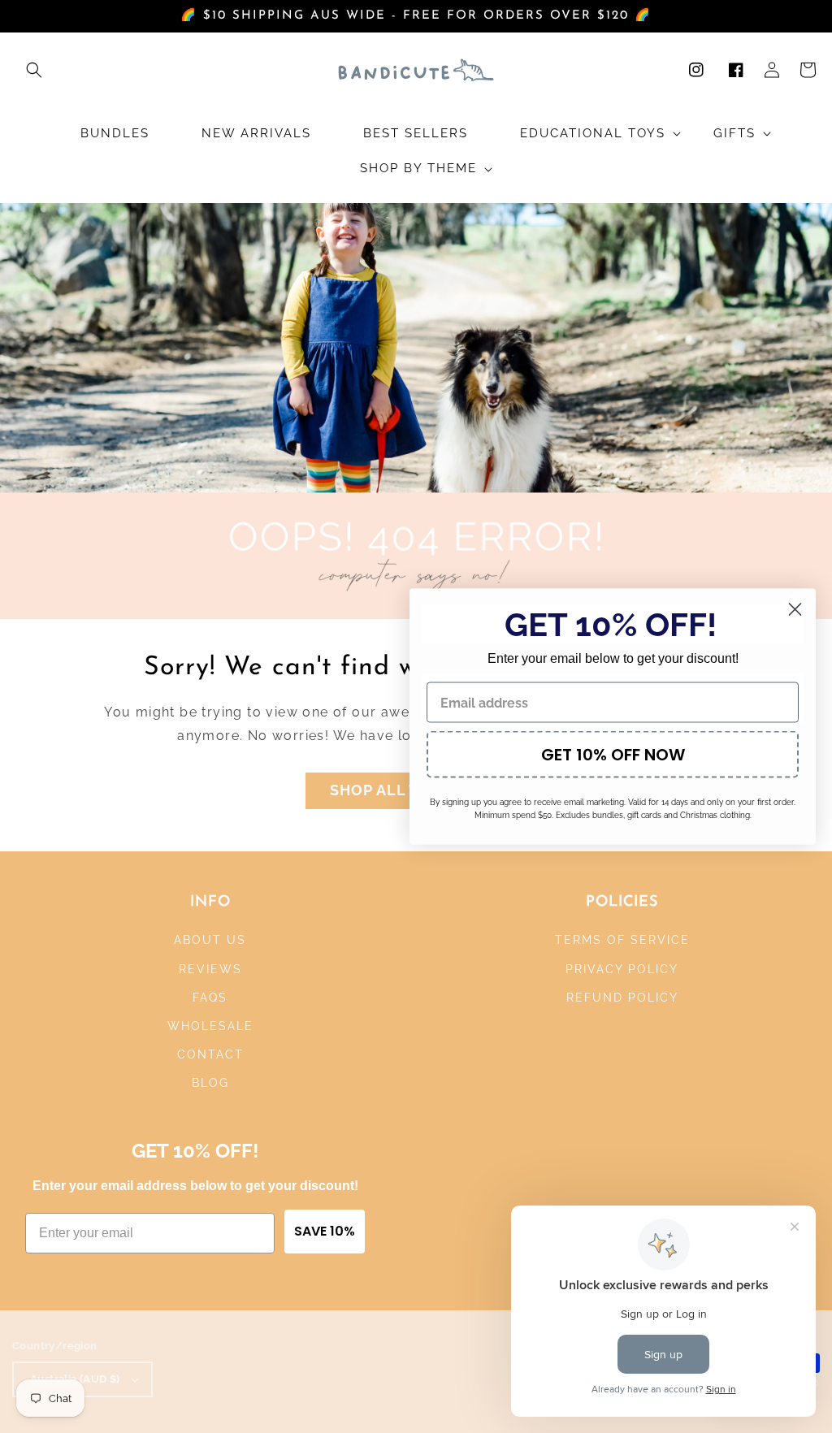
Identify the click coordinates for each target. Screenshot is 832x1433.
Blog (210, 1082)
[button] (34, 70)
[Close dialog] (795, 609)
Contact (210, 1054)
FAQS (210, 997)
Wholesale (210, 1026)
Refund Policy (622, 997)
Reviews (210, 969)
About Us (210, 939)
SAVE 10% (324, 1231)
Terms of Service (622, 939)
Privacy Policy (622, 969)
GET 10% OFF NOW (613, 754)
